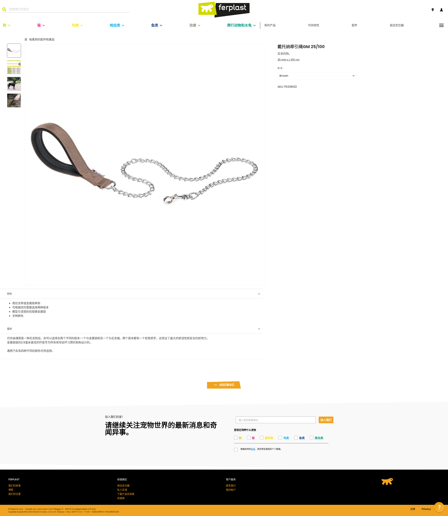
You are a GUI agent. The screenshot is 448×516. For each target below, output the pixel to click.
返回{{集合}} (226, 384)
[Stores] (432, 9)
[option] (145, 165)
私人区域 (122, 489)
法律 (412, 509)
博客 (10, 489)
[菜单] (441, 25)
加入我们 (326, 420)
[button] (439, 507)
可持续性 (313, 25)
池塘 (192, 25)
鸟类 (75, 25)
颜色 (280, 68)
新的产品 (270, 25)
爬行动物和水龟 (239, 25)
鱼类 (154, 25)
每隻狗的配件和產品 (41, 39)
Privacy (426, 509)
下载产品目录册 (125, 494)
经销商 (121, 498)
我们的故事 (14, 485)
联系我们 (231, 485)
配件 (354, 25)
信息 (253, 449)
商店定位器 (397, 25)
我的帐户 (231, 489)
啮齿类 (115, 25)
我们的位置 (14, 494)
